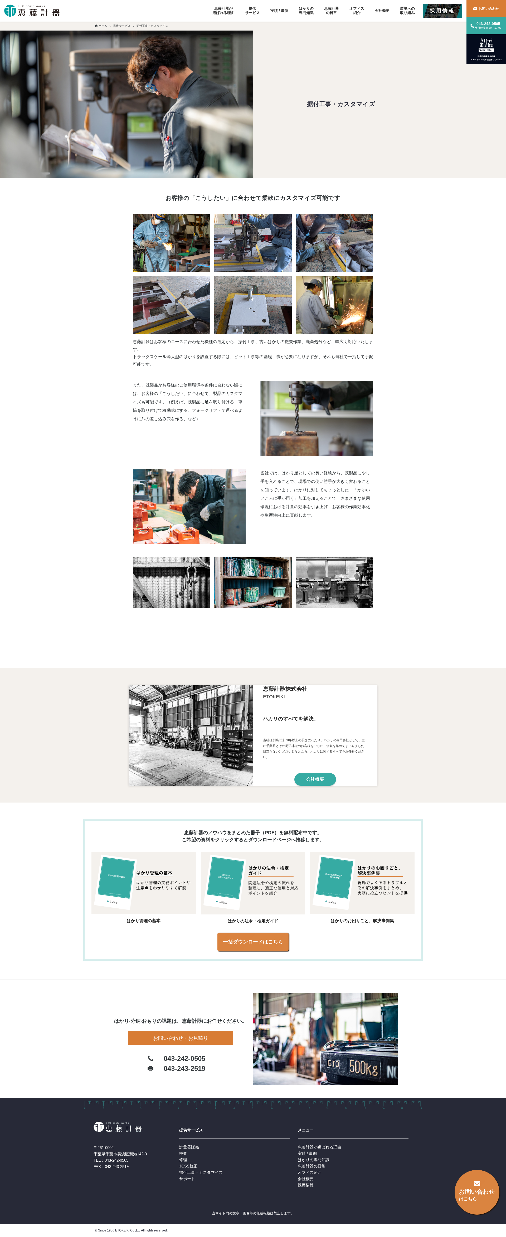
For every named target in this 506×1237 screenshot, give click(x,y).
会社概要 (306, 1178)
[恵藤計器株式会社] (32, 10)
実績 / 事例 (307, 1153)
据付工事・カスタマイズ (201, 1172)
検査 (183, 1153)
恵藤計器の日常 (311, 1166)
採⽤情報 (306, 1185)
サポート (187, 1178)
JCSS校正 (188, 1166)
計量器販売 (189, 1147)
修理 (183, 1159)
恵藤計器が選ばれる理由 (319, 1147)
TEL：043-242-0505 (111, 1160)
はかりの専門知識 (313, 1159)
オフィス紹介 (310, 1172)
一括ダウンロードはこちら (253, 941)
